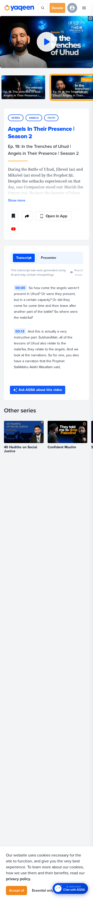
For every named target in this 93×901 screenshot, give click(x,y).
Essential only (42, 890)
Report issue (78, 272)
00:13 (19, 331)
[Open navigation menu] (84, 8)
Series (15, 118)
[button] (46, 42)
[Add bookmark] (13, 216)
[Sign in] (72, 8)
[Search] (43, 8)
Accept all (16, 890)
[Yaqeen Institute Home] (19, 8)
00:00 (20, 287)
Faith (51, 118)
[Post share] (27, 216)
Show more (16, 200)
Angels (34, 118)
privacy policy (18, 879)
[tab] (24, 258)
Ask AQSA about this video (40, 389)
